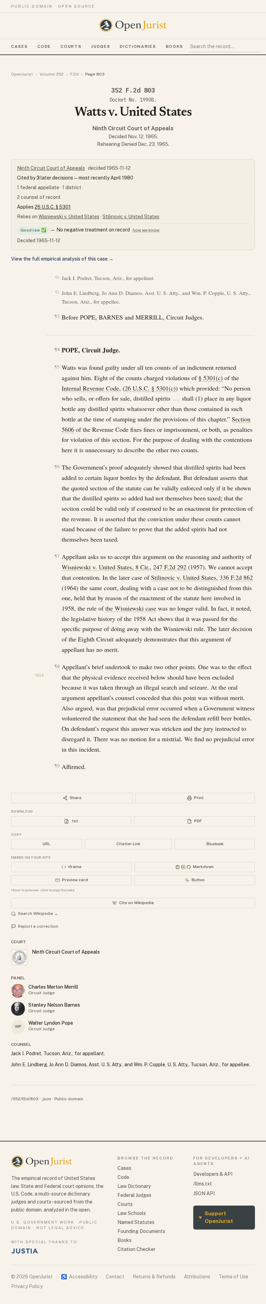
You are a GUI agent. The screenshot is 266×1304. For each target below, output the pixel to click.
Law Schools (131, 1213)
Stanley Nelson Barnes (54, 1005)
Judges (100, 46)
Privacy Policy (27, 1286)
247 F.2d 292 (169, 567)
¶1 (57, 277)
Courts (71, 46)
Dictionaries (138, 46)
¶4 (57, 349)
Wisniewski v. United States (68, 216)
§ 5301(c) (210, 378)
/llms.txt (202, 1184)
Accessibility (79, 1276)
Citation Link (128, 844)
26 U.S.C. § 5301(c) (150, 388)
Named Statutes (135, 1222)
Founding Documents (141, 1231)
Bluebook (214, 844)
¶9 (57, 765)
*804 (39, 675)
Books (174, 46)
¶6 (57, 466)
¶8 (57, 666)
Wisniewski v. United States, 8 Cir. (106, 567)
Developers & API (212, 1174)
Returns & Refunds (154, 1276)
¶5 (57, 366)
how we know (146, 230)
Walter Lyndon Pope (50, 1023)
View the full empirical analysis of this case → (62, 259)
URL (46, 844)
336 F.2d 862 (236, 577)
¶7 (57, 556)
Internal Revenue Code (90, 388)
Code (44, 46)
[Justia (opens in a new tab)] (24, 1251)
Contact (115, 1276)
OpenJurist (22, 74)
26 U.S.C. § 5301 (53, 207)
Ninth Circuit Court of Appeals (133, 128)
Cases (19, 46)
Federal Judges (134, 1195)
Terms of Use (233, 1276)
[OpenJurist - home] (133, 25)
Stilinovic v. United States (131, 216)
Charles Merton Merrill (53, 987)
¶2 (57, 292)
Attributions (197, 1276)
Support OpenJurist (216, 1217)
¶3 (57, 316)
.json (46, 1098)
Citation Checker (136, 1249)
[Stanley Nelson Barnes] (18, 1009)
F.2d (74, 74)
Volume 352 (51, 74)
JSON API (204, 1193)
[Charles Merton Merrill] (18, 991)
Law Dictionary (134, 1186)
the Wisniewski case (130, 608)
